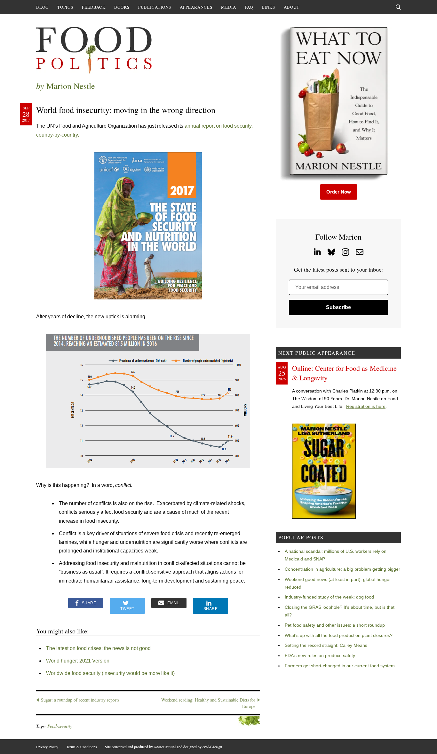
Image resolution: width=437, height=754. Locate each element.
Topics (65, 7)
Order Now (338, 191)
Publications (154, 7)
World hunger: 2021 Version (77, 660)
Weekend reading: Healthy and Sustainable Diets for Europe (208, 703)
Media (228, 7)
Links (268, 7)
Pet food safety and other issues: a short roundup (335, 625)
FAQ (249, 7)
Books (122, 7)
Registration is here (365, 406)
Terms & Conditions (81, 746)
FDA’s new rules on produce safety (320, 655)
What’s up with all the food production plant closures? (339, 635)
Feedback (94, 7)
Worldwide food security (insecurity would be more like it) (110, 673)
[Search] (398, 7)
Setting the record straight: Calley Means (326, 645)
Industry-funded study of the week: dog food (329, 596)
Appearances (196, 7)
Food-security (59, 726)
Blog (42, 7)
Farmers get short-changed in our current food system (340, 665)
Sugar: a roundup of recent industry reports (80, 700)
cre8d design (212, 746)
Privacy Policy (47, 746)
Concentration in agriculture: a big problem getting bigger (342, 569)
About (291, 7)
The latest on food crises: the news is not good (98, 648)
